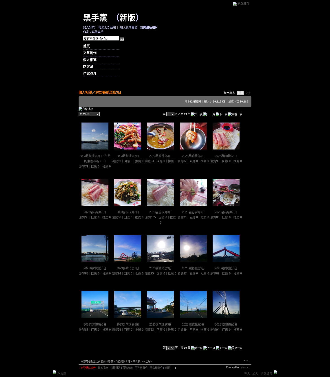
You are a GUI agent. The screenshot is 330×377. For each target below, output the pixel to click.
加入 (255, 373)
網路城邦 (243, 3)
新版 (127, 17)
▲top (246, 360)
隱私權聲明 (156, 367)
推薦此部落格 (107, 27)
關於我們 (103, 367)
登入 (247, 373)
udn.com (244, 367)
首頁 (86, 46)
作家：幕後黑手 (93, 31)
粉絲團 (61, 373)
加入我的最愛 (128, 27)
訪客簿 (88, 66)
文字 (248, 93)
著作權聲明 (141, 367)
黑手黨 (95, 17)
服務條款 (128, 367)
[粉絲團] (54, 372)
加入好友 (89, 27)
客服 (167, 367)
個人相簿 (90, 60)
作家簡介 (90, 73)
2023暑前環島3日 (108, 92)
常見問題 (115, 367)
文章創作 (90, 53)
